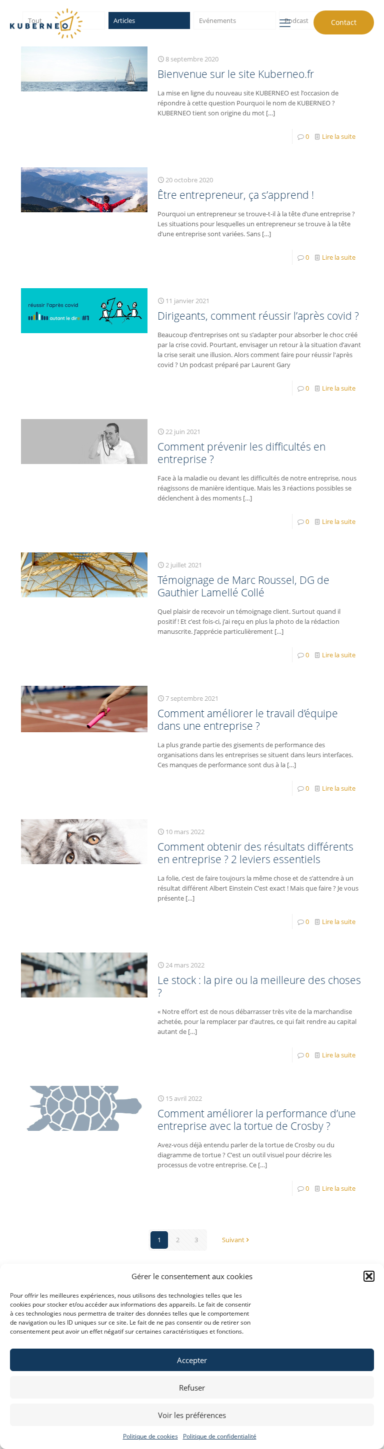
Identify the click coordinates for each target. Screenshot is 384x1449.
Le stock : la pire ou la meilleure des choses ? (259, 986)
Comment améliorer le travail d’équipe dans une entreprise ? (248, 719)
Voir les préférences (192, 1415)
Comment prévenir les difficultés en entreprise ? (242, 453)
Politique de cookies (150, 1436)
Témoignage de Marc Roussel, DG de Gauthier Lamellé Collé (244, 586)
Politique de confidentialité (219, 1436)
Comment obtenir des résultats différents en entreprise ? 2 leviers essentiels (256, 853)
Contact (343, 22)
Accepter (192, 1360)
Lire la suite (339, 136)
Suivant (233, 1239)
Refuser (192, 1388)
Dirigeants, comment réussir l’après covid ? (258, 316)
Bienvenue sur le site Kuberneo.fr (236, 74)
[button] (369, 1276)
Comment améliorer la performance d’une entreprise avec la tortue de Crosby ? (257, 1119)
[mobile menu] (285, 22)
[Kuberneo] (46, 22)
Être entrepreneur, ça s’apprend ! (236, 195)
